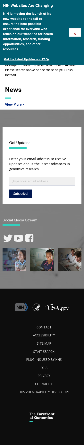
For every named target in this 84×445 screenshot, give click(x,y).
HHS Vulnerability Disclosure (44, 392)
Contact (44, 327)
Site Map (44, 343)
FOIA (44, 368)
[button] (57, 310)
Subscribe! (20, 193)
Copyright (44, 384)
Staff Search (44, 351)
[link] (8, 238)
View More (13, 104)
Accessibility (44, 335)
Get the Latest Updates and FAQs (26, 59)
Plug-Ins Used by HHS (44, 359)
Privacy (44, 376)
